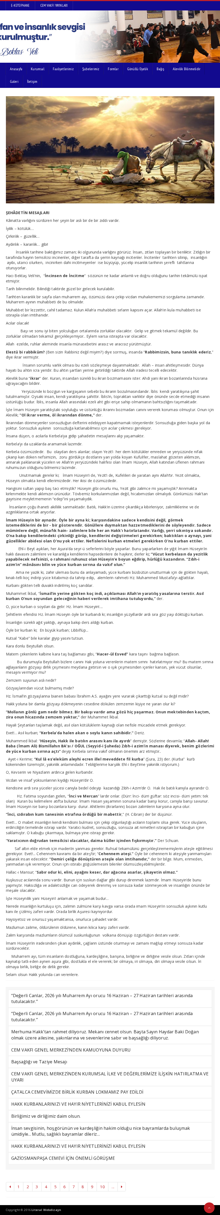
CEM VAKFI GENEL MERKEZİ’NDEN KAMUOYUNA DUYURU (71, 1050)
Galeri (14, 81)
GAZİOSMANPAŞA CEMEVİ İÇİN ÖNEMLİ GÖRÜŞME (63, 1158)
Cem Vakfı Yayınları (54, 5)
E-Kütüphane (20, 5)
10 (102, 1186)
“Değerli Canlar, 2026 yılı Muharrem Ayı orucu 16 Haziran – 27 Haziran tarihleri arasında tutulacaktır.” (102, 999)
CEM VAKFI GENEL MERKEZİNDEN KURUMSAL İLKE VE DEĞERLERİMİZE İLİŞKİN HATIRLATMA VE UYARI (110, 1077)
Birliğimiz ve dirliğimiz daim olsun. (46, 1116)
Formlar (113, 68)
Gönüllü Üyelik (137, 68)
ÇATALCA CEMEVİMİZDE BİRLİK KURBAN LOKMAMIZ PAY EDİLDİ (77, 1092)
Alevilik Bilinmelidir (186, 68)
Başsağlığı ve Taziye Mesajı (39, 1062)
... (113, 1186)
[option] (110, 149)
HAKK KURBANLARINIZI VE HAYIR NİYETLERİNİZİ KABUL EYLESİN (78, 1104)
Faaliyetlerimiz (63, 68)
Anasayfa (16, 68)
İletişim (32, 81)
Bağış (160, 68)
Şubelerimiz (90, 68)
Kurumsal (37, 68)
